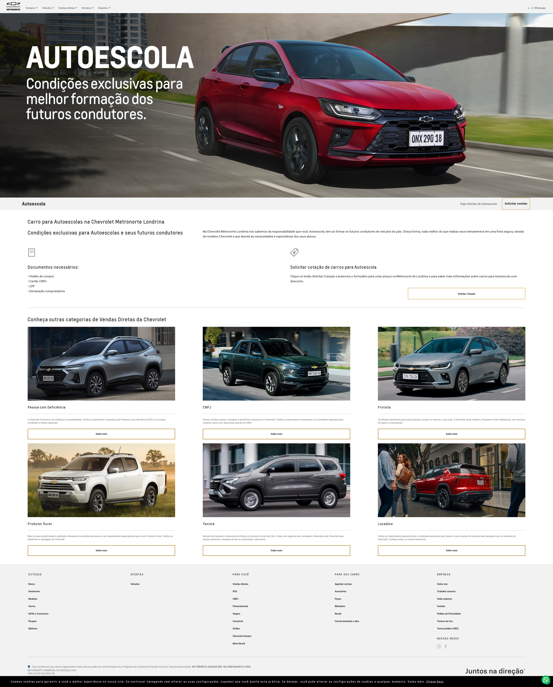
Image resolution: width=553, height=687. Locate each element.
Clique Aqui (435, 681)
